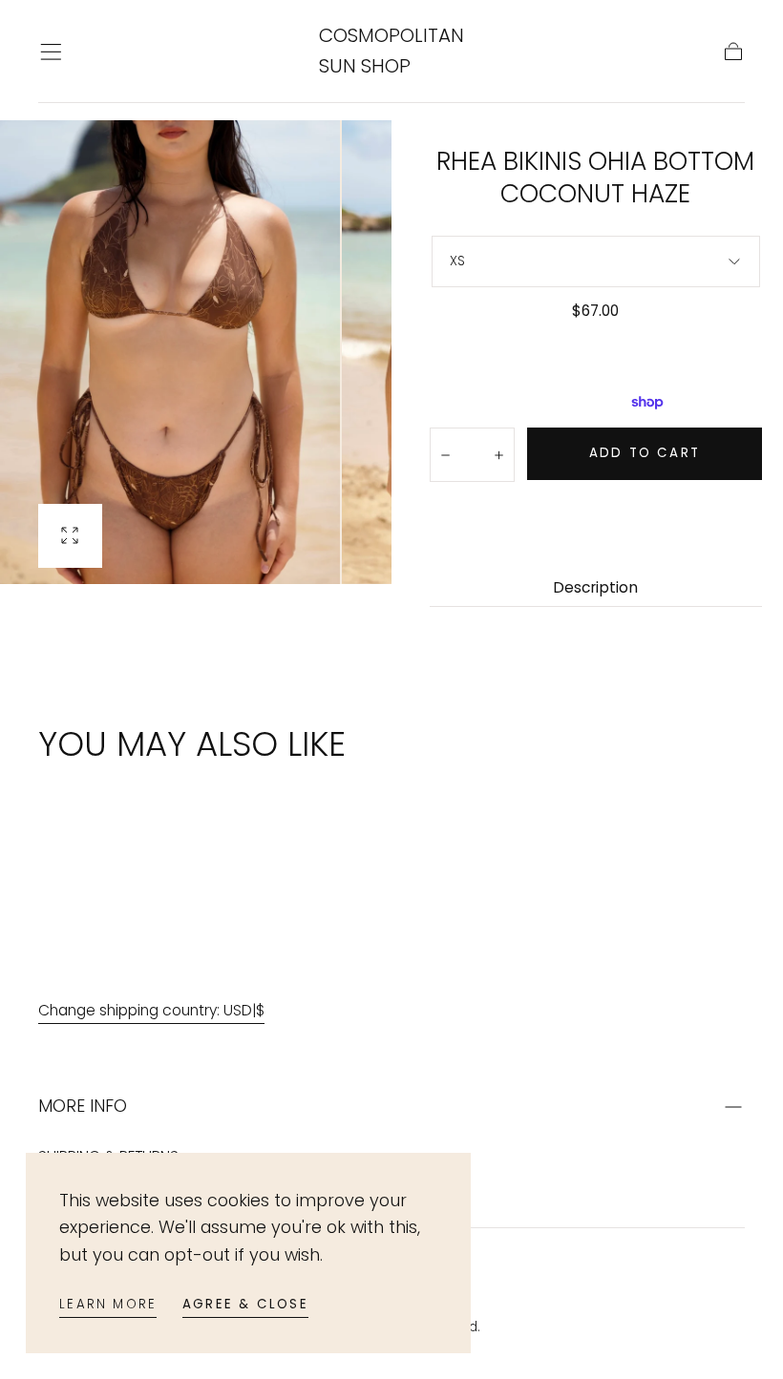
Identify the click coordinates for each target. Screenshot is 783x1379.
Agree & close (245, 1304)
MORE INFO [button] (82, 1106)
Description (595, 588)
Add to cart (644, 453)
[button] (51, 52)
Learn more (108, 1304)
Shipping (517, 337)
